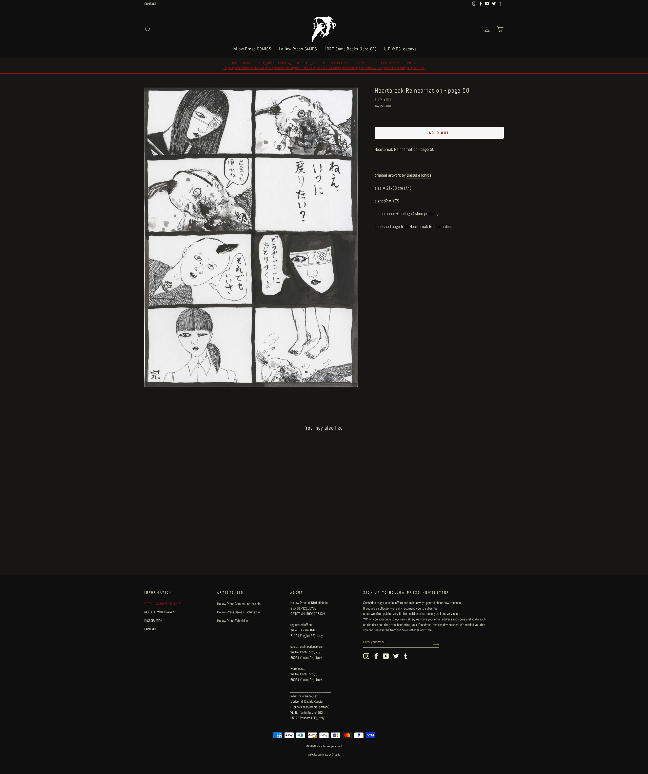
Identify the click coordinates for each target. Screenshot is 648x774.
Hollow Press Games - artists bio (238, 612)
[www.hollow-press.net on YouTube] (386, 656)
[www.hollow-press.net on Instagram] (366, 656)
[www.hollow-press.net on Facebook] (376, 656)
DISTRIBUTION (153, 620)
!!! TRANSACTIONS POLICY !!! (162, 603)
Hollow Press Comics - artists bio (238, 603)
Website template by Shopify (324, 754)
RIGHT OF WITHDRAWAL (160, 612)
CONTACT (150, 4)
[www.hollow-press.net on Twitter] (396, 656)
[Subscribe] (436, 642)
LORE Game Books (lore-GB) (351, 49)
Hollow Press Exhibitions (233, 620)
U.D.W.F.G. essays (400, 49)
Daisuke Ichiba (419, 175)
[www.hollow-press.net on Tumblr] (406, 656)
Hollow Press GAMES (298, 49)
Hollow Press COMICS (251, 49)
